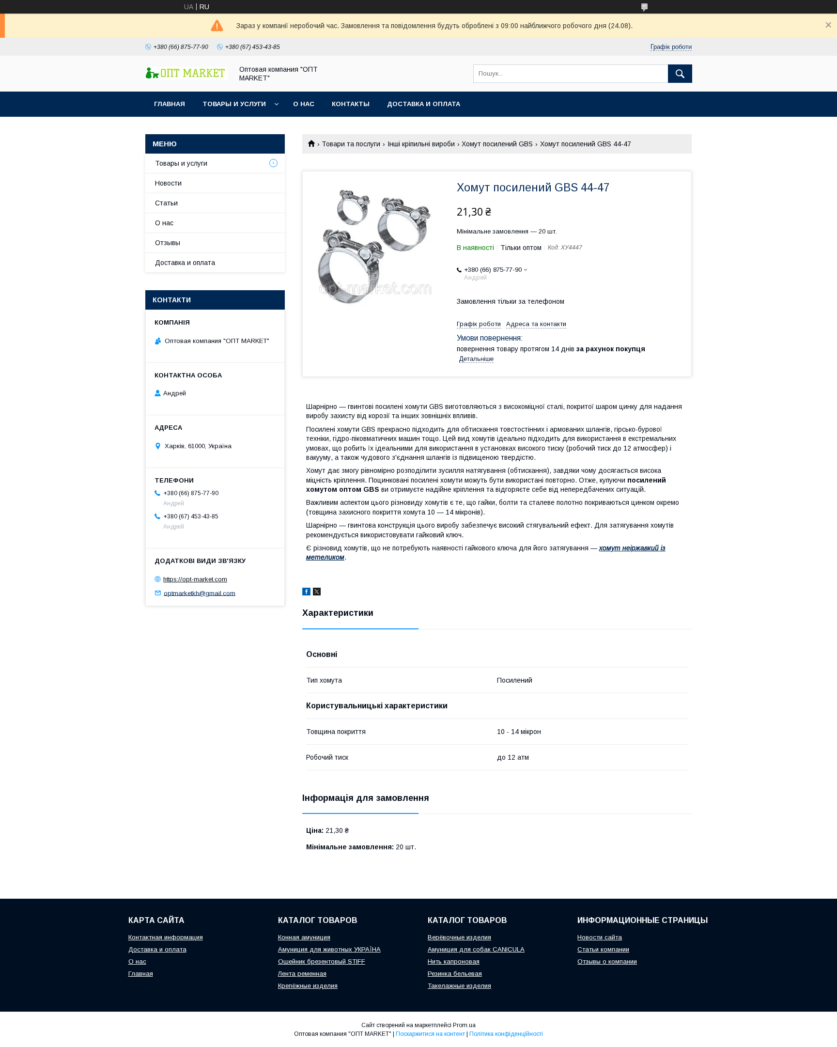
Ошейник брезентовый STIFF (321, 961)
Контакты (351, 104)
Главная (169, 104)
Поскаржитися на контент (430, 1034)
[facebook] (306, 593)
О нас (303, 104)
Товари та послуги (351, 144)
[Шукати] (680, 73)
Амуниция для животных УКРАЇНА (329, 949)
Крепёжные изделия (308, 985)
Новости (168, 183)
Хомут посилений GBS (497, 144)
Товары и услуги (234, 104)
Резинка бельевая (455, 973)
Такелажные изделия (459, 985)
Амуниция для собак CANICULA (476, 949)
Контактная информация (165, 937)
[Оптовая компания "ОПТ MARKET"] (186, 77)
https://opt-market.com (195, 579)
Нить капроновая (454, 961)
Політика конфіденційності (506, 1034)
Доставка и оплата (423, 104)
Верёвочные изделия (459, 937)
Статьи (166, 203)
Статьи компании (603, 949)
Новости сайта (599, 937)
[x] (317, 593)
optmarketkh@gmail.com (199, 592)
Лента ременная (302, 973)
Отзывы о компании (607, 961)
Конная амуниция (304, 937)
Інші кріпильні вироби (421, 144)
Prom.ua (464, 1025)
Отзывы (167, 243)
